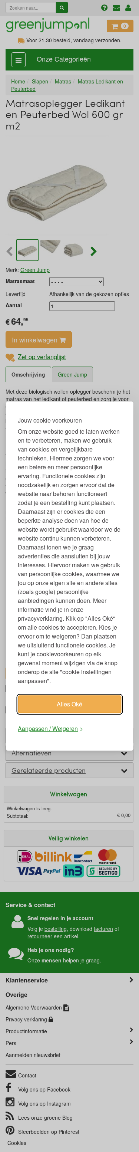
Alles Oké (69, 704)
